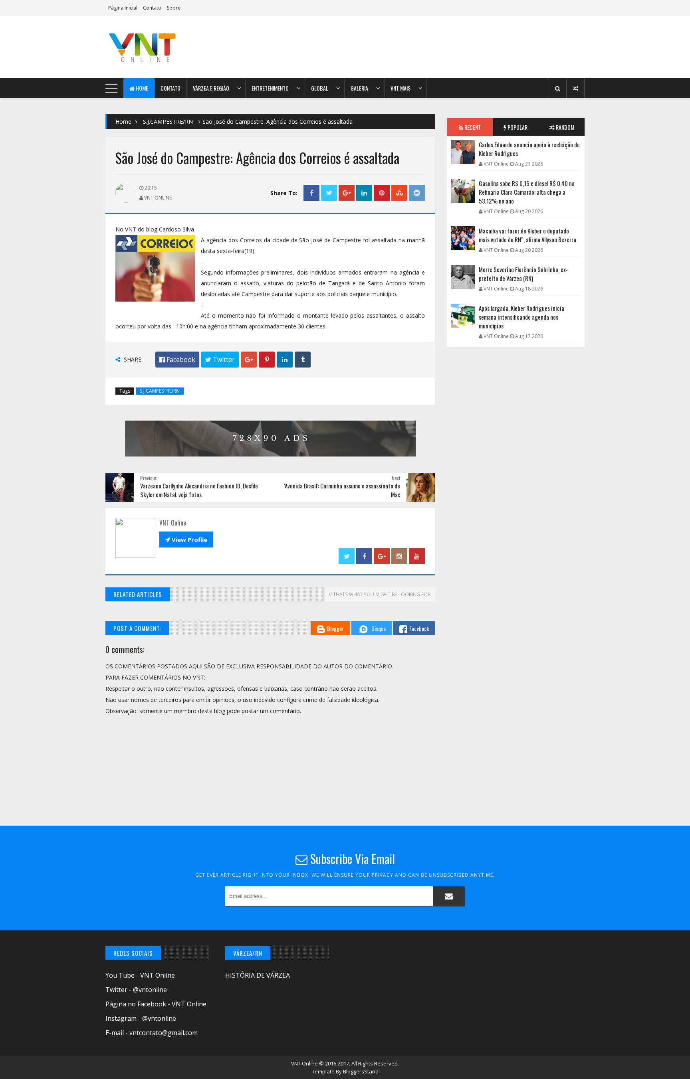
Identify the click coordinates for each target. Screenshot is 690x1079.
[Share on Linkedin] (364, 193)
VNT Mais (400, 88)
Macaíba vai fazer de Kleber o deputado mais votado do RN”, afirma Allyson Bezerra (527, 235)
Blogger (335, 628)
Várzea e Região (211, 88)
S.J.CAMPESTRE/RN (168, 121)
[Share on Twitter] (329, 193)
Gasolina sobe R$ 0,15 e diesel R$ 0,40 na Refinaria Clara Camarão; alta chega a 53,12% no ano (527, 192)
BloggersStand (361, 1071)
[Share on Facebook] (311, 193)
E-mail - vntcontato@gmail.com (151, 1032)
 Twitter (220, 359)
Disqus (378, 628)
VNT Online (305, 1063)
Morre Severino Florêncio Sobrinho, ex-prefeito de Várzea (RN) (523, 274)
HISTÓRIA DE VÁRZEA (257, 975)
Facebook (419, 628)
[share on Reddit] (417, 193)
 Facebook (177, 359)
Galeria (359, 88)
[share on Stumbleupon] (399, 193)
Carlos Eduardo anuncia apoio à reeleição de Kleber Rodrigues (529, 149)
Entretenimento (270, 88)
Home (141, 88)
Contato (152, 7)
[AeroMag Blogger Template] (175, 47)
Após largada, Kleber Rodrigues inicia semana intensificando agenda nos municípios (521, 317)
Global (319, 88)
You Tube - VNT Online (140, 975)
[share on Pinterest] (382, 193)
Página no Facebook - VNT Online (155, 1004)
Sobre (173, 7)
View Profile (186, 539)
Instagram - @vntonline (140, 1018)
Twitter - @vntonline (136, 989)
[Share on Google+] (347, 193)
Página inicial (122, 7)
